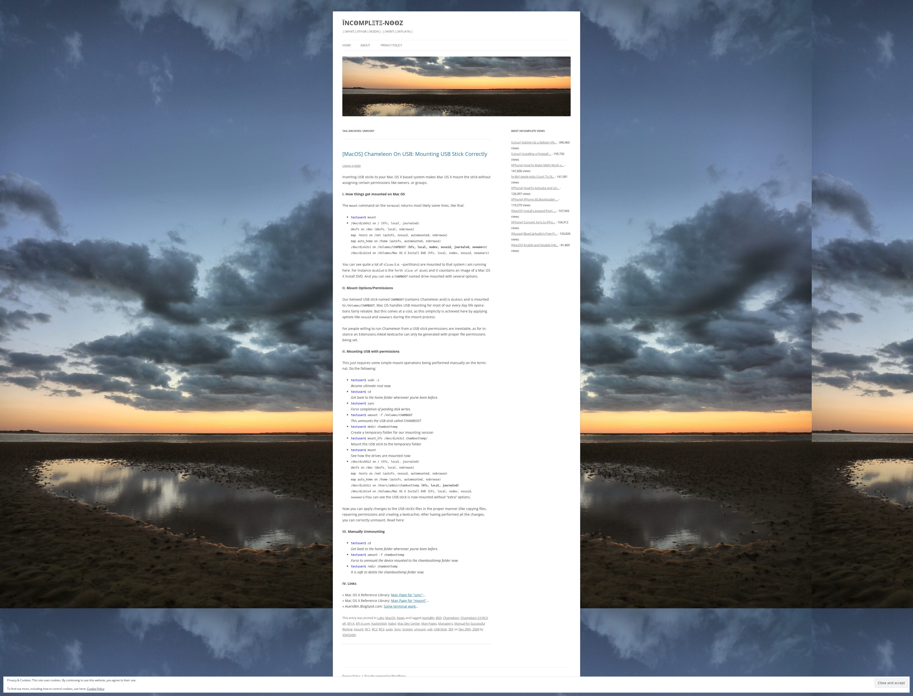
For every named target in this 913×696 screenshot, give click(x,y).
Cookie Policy (95, 689)
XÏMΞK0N (349, 635)
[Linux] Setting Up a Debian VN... (534, 142)
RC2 (374, 629)
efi (344, 623)
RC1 (367, 629)
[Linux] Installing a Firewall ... (531, 154)
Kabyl (392, 623)
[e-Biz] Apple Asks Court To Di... (532, 176)
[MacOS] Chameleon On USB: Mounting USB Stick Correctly (414, 153)
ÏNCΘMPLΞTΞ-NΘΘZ (372, 23)
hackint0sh (379, 623)
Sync (397, 629)
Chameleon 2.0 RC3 (474, 618)
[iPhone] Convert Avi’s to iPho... (533, 222)
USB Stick (440, 629)
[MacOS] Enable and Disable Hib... (534, 245)
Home (346, 45)
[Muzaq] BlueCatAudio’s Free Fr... (534, 233)
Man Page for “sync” (407, 595)
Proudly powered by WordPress (385, 676)
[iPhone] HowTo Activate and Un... (535, 188)
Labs (380, 618)
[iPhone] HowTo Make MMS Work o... (537, 165)
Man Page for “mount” (408, 600)
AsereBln (428, 618)
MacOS (390, 618)
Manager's (445, 623)
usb (429, 629)
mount (359, 629)
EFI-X (351, 623)
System (407, 629)
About (365, 45)
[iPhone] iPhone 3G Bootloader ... (534, 199)
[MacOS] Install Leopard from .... (533, 211)
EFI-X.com (363, 623)
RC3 (381, 629)
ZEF (450, 629)
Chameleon (451, 618)
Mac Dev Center (409, 623)
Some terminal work (400, 606)
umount (420, 629)
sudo (389, 629)
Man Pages (429, 623)
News (401, 618)
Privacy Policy (391, 45)
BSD (439, 618)
